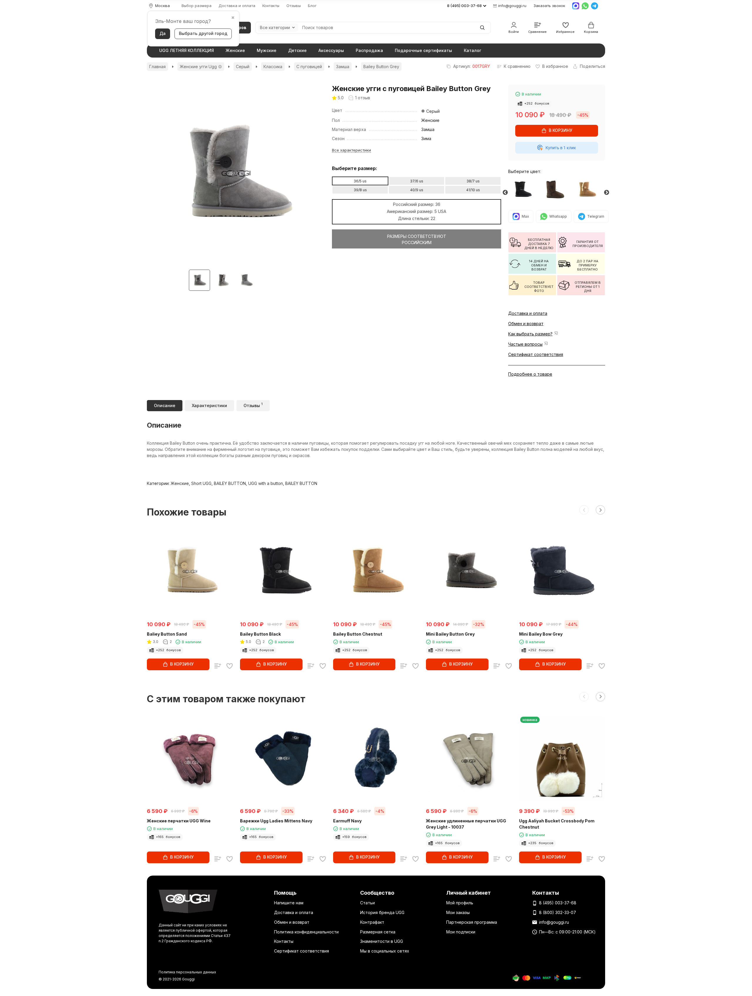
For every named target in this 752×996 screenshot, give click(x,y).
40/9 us (416, 190)
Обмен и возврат (525, 323)
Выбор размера (197, 6)
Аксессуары (331, 50)
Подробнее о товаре (530, 374)
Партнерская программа (471, 922)
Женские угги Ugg (198, 66)
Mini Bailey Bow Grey (541, 633)
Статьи (367, 902)
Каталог (472, 50)
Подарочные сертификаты (423, 50)
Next (607, 193)
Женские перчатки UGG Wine (179, 820)
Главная (157, 66)
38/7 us (473, 181)
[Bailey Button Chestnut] (589, 190)
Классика (272, 66)
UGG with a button (265, 483)
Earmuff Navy (347, 820)
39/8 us (360, 190)
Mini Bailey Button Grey (450, 633)
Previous (505, 193)
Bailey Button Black (260, 633)
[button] (584, 510)
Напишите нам (288, 902)
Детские (297, 50)
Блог (312, 6)
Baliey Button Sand (167, 633)
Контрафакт (372, 922)
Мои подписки (460, 931)
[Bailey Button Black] (524, 190)
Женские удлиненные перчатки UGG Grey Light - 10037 (466, 823)
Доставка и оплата (237, 6)
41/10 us (473, 190)
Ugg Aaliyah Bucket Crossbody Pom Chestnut (557, 823)
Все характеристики (351, 149)
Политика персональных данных (187, 972)
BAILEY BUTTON (230, 483)
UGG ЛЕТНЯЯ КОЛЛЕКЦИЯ (186, 50)
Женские (235, 50)
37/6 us (416, 181)
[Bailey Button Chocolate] (556, 190)
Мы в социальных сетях (384, 950)
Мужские (266, 50)
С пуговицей (309, 66)
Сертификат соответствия (535, 354)
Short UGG (201, 483)
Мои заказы (458, 912)
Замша (342, 66)
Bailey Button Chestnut (357, 633)
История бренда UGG (382, 912)
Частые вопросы (525, 344)
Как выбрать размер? (530, 333)
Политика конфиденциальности (306, 931)
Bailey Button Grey (381, 66)
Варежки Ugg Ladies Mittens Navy (276, 820)
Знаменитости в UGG (381, 941)
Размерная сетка (377, 931)
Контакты (270, 6)
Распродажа (369, 50)
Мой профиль (459, 902)
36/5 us (360, 181)
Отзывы (293, 6)
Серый (242, 66)
